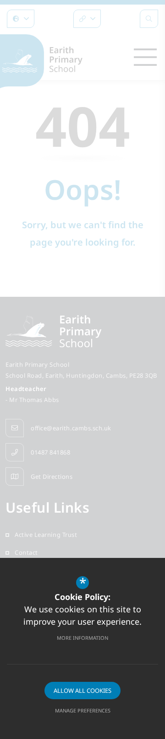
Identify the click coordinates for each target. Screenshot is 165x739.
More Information (82, 637)
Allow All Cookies (82, 690)
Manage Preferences (82, 710)
